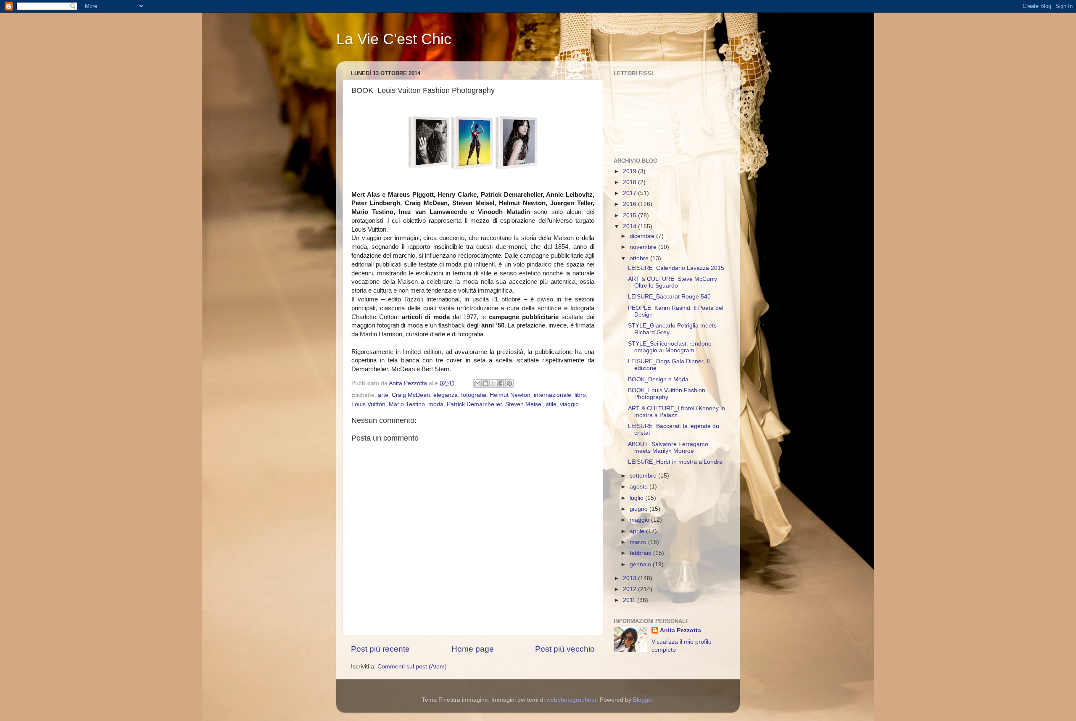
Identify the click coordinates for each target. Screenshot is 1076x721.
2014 (630, 226)
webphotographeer (571, 700)
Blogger (643, 700)
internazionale (552, 395)
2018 (630, 182)
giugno (639, 509)
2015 (630, 215)
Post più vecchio (565, 648)
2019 (630, 171)
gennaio (641, 564)
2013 (630, 578)
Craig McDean (411, 395)
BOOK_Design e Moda (658, 379)
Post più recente (380, 648)
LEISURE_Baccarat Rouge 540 (669, 296)
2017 (630, 193)
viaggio (569, 404)
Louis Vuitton (368, 404)
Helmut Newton (510, 395)
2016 (630, 204)
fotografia (473, 395)
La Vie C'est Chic (393, 39)
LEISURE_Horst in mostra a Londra (675, 462)
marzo (639, 542)
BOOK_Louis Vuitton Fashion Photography (666, 393)
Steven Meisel (524, 404)
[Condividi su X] (493, 383)
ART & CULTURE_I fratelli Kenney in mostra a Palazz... (676, 411)
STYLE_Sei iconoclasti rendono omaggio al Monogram (670, 347)
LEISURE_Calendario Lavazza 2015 (676, 268)
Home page (472, 648)
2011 (630, 600)
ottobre (640, 258)
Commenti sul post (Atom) (412, 666)
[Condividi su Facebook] (501, 383)
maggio (640, 520)
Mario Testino (407, 404)
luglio (637, 498)
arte (383, 395)
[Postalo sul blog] (485, 383)
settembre (644, 476)
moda (435, 404)
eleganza (445, 395)
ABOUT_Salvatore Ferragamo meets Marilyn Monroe (668, 447)
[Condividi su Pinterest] (509, 383)
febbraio (641, 553)
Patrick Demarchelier (474, 404)
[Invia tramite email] (477, 383)
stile (551, 404)
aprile (638, 531)
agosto (639, 486)
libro (580, 395)
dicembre (643, 236)
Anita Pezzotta (680, 630)
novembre (644, 247)
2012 (630, 589)
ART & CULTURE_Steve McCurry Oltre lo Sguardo (672, 282)
